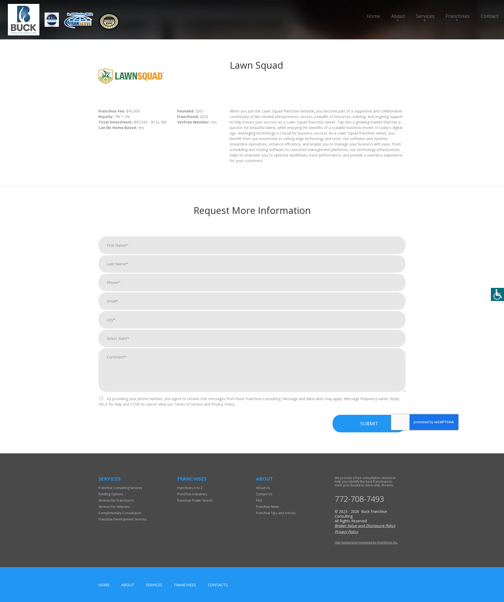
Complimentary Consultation (119, 513)
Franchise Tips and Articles (276, 513)
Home (373, 16)
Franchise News (267, 506)
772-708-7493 (359, 499)
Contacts (218, 584)
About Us (263, 488)
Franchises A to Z (190, 488)
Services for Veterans (114, 506)
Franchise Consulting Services (120, 488)
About (398, 16)
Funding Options (110, 494)
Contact (489, 16)
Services (425, 16)
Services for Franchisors (116, 500)
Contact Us (264, 494)
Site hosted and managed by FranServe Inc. (366, 542)
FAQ (259, 500)
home (103, 584)
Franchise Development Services (122, 519)
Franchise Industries (192, 494)
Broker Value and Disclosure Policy (365, 525)
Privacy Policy (346, 531)
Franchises (457, 16)
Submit (369, 423)
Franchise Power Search (194, 500)
